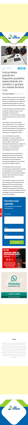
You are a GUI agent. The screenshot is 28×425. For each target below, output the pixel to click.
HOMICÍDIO (10, 348)
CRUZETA (15, 346)
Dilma (25, 346)
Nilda (17, 349)
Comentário (7, 214)
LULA (8, 349)
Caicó (12, 344)
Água (24, 355)
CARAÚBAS (16, 344)
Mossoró (11, 349)
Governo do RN (4, 348)
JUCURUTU (4, 349)
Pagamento (5, 351)
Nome (6, 228)
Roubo (21, 354)
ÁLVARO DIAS (14, 357)
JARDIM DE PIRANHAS (22, 348)
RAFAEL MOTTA (23, 352)
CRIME (11, 346)
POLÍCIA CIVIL (4, 352)
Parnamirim (19, 351)
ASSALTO (12, 343)
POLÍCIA (23, 351)
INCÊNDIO (15, 348)
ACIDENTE (4, 343)
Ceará (20, 344)
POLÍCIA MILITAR (11, 352)
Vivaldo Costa (19, 355)
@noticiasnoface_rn (19, 94)
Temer (12, 355)
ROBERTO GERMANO (8, 354)
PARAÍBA (10, 351)
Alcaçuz (8, 343)
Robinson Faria (16, 354)
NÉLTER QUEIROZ (22, 349)
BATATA (8, 344)
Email (6, 235)
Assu (6, 344)
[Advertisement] (14, 18)
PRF (19, 352)
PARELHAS (14, 351)
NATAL (14, 349)
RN (3, 354)
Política (16, 352)
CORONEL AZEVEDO (6, 346)
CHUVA (23, 344)
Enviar (17, 242)
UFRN (15, 355)
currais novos (21, 346)
